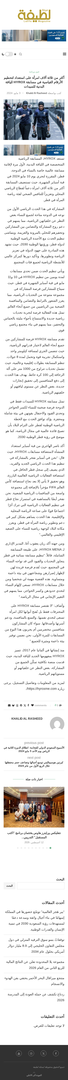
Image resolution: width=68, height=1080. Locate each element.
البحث (60, 879)
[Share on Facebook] (28, 705)
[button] (7, 818)
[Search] (20, 54)
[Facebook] (56, 1053)
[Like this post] (32, 705)
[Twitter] (43, 1053)
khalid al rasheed (36, 93)
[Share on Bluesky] (13, 705)
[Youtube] (19, 1053)
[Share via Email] (9, 705)
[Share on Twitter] (25, 705)
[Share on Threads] (17, 705)
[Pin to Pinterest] (21, 705)
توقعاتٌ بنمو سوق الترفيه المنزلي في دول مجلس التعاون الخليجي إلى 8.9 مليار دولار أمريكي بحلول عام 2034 (36, 945)
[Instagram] (31, 1053)
